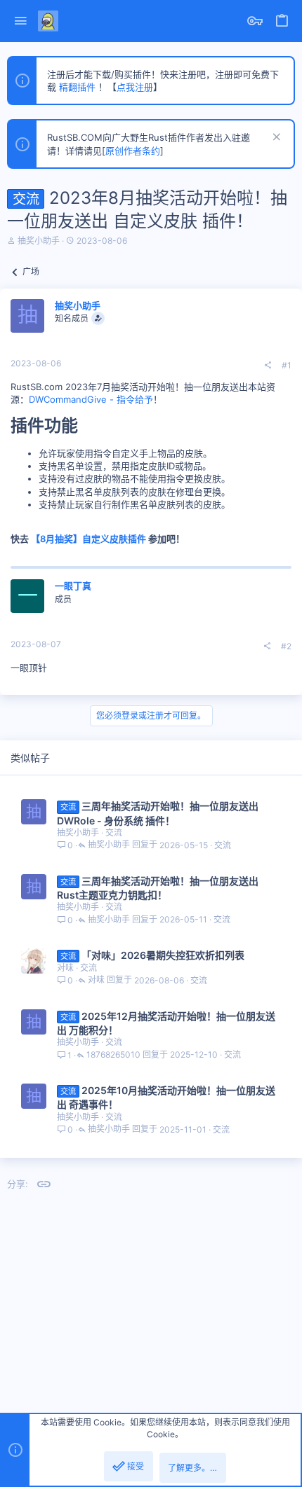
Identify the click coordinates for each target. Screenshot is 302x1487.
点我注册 (135, 86)
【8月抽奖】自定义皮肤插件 (88, 538)
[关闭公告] (275, 138)
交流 (113, 832)
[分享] (267, 365)
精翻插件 (77, 86)
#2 (286, 646)
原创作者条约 (132, 150)
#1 (286, 365)
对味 (65, 967)
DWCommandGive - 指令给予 (91, 399)
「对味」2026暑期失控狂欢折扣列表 (162, 955)
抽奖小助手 (39, 240)
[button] (20, 21)
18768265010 (113, 1055)
